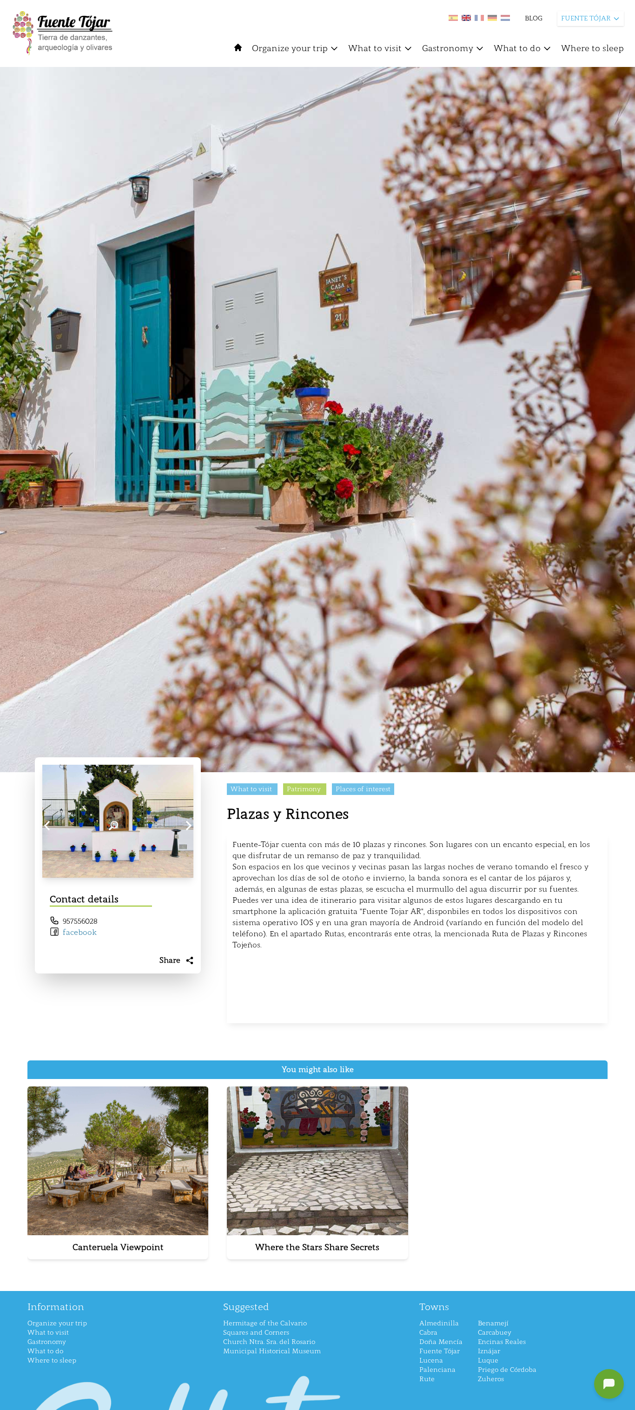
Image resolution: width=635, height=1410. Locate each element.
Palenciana (437, 1370)
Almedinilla (439, 1323)
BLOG (533, 18)
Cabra (428, 1333)
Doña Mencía (441, 1342)
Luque (488, 1360)
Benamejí (493, 1323)
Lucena (431, 1360)
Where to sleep (592, 48)
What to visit (375, 48)
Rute (427, 1379)
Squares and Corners (256, 1333)
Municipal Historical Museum (272, 1351)
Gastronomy (447, 48)
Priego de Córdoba (507, 1370)
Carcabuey (494, 1333)
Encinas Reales (502, 1342)
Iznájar (489, 1351)
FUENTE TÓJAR (586, 18)
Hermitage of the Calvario (265, 1323)
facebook (80, 932)
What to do (517, 48)
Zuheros (491, 1379)
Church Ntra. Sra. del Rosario (269, 1342)
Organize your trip (290, 48)
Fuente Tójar (439, 1351)
